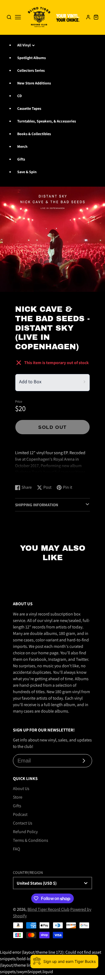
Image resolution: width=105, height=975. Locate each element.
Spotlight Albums (31, 57)
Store (17, 797)
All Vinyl (24, 45)
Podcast (20, 814)
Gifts (21, 159)
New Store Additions (34, 83)
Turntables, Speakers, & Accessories (46, 121)
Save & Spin (27, 171)
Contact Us (22, 823)
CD (19, 95)
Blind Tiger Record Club (48, 909)
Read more (25, 475)
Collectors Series (31, 70)
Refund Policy (25, 831)
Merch (22, 146)
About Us (21, 788)
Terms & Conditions (30, 840)
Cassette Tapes (29, 108)
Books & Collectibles (34, 133)
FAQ (16, 849)
